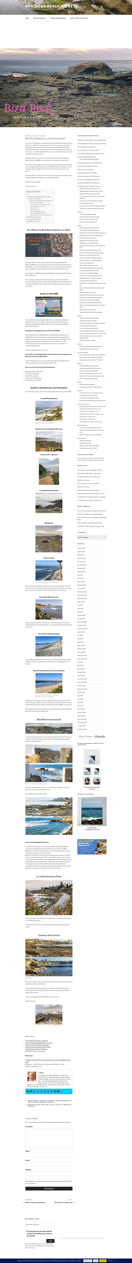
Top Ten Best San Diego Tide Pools (87, 166)
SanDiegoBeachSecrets (93, 829)
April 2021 (80, 612)
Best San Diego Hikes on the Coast (89, 228)
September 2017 (82, 729)
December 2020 (82, 622)
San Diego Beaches (39, 1102)
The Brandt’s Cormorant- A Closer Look (91, 421)
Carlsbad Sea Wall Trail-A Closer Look (90, 250)
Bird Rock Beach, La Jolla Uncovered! (90, 278)
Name (27, 1151)
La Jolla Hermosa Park (34, 219)
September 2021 (82, 598)
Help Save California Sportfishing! (89, 318)
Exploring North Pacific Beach (88, 281)
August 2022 (81, 571)
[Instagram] (41, 1091)
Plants (79, 363)
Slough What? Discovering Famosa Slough (92, 295)
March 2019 (80, 669)
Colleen (42, 136)
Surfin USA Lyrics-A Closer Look (89, 219)
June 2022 (80, 578)
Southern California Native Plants (89, 366)
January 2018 (81, 716)
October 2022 (81, 568)
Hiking (79, 225)
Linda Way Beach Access (39, 211)
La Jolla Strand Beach (38, 202)
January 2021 (81, 618)
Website (28, 1170)
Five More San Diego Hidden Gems (89, 398)
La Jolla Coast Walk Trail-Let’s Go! (89, 270)
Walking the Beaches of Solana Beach (90, 260)
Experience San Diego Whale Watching (91, 346)
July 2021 (80, 605)
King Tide (44, 1104)
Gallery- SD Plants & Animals (79, 18)
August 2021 (81, 602)
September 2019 (82, 659)
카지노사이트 (81, 511)
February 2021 (81, 615)
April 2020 (80, 642)
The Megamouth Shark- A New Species (91, 387)
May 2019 (80, 665)
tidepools (32, 1106)
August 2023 (81, 551)
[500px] (44, 1091)
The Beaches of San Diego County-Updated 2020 (91, 140)
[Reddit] (55, 1091)
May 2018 (80, 702)
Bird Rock (31, 1104)
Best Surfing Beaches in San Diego (89, 217)
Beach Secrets (33, 1100)
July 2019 (80, 662)
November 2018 (82, 682)
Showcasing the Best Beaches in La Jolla (38, 1043)
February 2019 (81, 672)
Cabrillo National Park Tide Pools (36, 1049)
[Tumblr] (51, 1091)
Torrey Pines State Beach (87, 263)
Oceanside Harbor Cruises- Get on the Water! (92, 355)
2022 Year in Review (85, 440)
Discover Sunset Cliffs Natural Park (90, 300)
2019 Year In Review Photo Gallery (89, 445)
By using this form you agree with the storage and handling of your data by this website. (48, 1182)
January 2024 (81, 548)
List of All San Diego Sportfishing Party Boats (92, 323)
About (27, 18)
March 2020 (81, 645)
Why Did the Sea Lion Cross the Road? (90, 434)
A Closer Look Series (83, 404)
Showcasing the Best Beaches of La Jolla (91, 268)
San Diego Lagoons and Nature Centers (88, 186)
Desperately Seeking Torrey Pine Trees (91, 373)
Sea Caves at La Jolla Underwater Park (91, 275)
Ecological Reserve (47, 1100)
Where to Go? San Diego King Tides (37, 1045)
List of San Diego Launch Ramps (89, 328)
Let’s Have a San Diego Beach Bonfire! (88, 179)
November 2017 (82, 722)
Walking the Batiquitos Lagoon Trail (90, 194)
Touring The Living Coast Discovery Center (92, 208)
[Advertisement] (66, 34)
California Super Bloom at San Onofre (90, 368)
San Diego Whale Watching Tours (89, 349)
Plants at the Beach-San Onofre (89, 371)
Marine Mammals (82, 425)
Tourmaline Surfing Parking (39, 213)
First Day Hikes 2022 (85, 443)
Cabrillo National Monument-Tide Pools (88, 183)
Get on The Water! (82, 352)
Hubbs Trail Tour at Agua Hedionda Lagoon (92, 253)
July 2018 (80, 695)
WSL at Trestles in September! (88, 222)
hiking (38, 1104)
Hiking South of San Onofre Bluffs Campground (93, 233)
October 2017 (81, 726)
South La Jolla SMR (35, 198)
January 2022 (81, 588)
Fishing (79, 316)
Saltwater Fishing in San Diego (88, 320)
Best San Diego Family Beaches (86, 147)
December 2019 (82, 655)
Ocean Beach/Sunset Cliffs (92, 787)
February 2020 (81, 648)
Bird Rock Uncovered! (34, 217)
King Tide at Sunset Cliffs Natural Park (38, 1047)
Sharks (79, 382)
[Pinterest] (27, 1091)
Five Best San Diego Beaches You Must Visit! (92, 400)
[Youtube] (31, 1091)
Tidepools (51, 1102)
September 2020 (82, 628)
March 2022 (80, 582)
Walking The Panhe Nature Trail (89, 240)
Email (27, 1160)
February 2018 (81, 712)
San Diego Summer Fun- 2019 (88, 448)
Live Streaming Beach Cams (88, 214)
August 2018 (81, 692)
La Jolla (52, 1104)
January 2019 (81, 675)
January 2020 (81, 652)
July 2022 (80, 575)
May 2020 (80, 638)
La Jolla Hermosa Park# (38, 206)
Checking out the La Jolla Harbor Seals (90, 427)
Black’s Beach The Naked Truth (89, 265)
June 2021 (80, 608)
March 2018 (80, 709)
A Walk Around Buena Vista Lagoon (90, 188)
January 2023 (81, 561)
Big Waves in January (83, 480)
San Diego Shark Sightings (87, 384)
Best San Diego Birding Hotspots (86, 157)
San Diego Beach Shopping (58, 18)
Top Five (79, 390)
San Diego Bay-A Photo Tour (88, 292)
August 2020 (81, 632)
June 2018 (80, 699)
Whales (79, 344)
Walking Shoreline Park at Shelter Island (91, 312)
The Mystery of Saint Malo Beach (89, 243)
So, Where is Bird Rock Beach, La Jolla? (39, 197)
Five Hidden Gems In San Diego (88, 395)
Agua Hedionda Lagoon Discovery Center (91, 191)
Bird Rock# (35, 208)
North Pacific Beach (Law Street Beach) (42, 215)
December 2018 (82, 679)
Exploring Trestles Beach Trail (88, 238)
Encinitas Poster (92, 827)
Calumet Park (36, 209)
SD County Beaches (39, 18)
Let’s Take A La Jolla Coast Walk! (89, 273)
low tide (59, 1104)
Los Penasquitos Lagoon (87, 203)
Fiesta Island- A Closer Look (87, 309)
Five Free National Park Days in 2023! (88, 150)
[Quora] (48, 1091)
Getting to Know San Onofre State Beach (91, 235)
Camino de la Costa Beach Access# (41, 204)
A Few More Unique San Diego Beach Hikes (89, 470)
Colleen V (93, 789)
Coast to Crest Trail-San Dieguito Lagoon (91, 201)
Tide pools (67, 1104)
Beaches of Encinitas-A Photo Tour (90, 255)
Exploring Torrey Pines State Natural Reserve (92, 206)
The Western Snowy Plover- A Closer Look (92, 414)
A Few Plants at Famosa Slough (89, 378)
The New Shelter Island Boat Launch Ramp (92, 331)
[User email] (58, 1091)
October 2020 (81, 625)
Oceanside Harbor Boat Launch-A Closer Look (93, 333)
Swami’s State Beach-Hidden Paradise (91, 258)
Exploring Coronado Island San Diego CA (91, 297)
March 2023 (81, 555)
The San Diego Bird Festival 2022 (89, 159)
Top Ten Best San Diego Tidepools (36, 1041)
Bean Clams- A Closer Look (87, 416)
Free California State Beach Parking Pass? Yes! (90, 153)
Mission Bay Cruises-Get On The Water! (91, 357)
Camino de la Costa (33, 221)
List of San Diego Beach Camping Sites (88, 176)
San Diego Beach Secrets (51, 6)
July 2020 (80, 635)
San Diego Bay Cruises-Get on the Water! (91, 360)
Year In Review (81, 438)
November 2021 (82, 595)
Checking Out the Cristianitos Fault (89, 230)
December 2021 (82, 592)
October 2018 (81, 685)
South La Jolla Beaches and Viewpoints (41, 200)
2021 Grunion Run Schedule (85, 169)
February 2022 (81, 585)
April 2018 (80, 705)
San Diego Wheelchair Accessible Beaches (89, 163)
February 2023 (81, 558)
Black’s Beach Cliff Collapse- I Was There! (89, 473)
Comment (29, 1126)
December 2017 (82, 719)
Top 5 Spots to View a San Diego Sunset (91, 393)
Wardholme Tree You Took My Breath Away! (92, 376)
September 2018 (82, 689)
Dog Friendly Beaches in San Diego (87, 173)
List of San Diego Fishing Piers (88, 326)
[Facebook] (34, 1091)
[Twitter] (38, 1091)
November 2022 (82, 565)
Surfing (79, 212)
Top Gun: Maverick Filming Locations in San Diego (91, 143)
